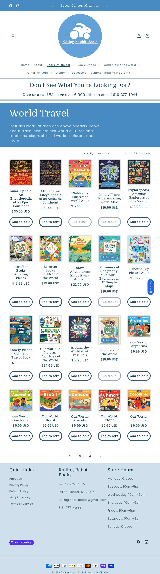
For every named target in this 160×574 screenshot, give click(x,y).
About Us (15, 479)
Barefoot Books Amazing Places (21, 272)
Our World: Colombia (139, 418)
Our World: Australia (21, 418)
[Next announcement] (107, 5)
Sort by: (89, 153)
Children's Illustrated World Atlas (80, 197)
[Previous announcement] (52, 5)
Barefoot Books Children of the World (50, 272)
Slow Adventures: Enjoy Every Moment (80, 273)
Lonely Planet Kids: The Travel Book (21, 353)
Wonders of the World (109, 352)
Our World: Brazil (50, 418)
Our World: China (109, 418)
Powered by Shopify (96, 572)
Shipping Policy (19, 497)
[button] (13, 36)
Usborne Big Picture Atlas (139, 271)
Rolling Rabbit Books (73, 572)
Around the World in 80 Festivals (80, 351)
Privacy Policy (18, 485)
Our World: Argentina (139, 344)
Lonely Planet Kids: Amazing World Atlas (109, 198)
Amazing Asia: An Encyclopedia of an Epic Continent (21, 198)
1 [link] (59, 456)
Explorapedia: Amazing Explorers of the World (139, 195)
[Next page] (100, 456)
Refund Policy (18, 491)
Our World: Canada (80, 418)
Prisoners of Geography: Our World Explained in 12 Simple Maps (109, 277)
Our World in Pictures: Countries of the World (50, 354)
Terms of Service (21, 504)
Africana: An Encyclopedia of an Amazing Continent (50, 196)
